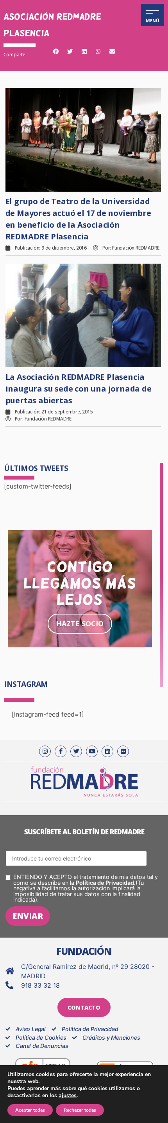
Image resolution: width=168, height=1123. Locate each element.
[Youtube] (92, 751)
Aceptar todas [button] (30, 1110)
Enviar (28, 916)
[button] (56, 52)
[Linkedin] (107, 751)
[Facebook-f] (60, 751)
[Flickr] (123, 751)
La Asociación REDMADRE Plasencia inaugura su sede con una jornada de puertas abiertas (78, 389)
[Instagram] (45, 751)
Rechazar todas (80, 1110)
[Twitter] (76, 751)
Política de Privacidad (105, 882)
